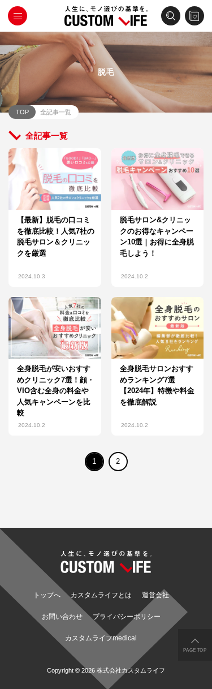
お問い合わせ (62, 617)
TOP (22, 112)
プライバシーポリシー (127, 617)
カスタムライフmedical (101, 638)
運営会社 (155, 595)
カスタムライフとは (101, 595)
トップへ (46, 595)
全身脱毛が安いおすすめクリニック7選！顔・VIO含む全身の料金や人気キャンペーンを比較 (55, 390)
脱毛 (106, 71)
